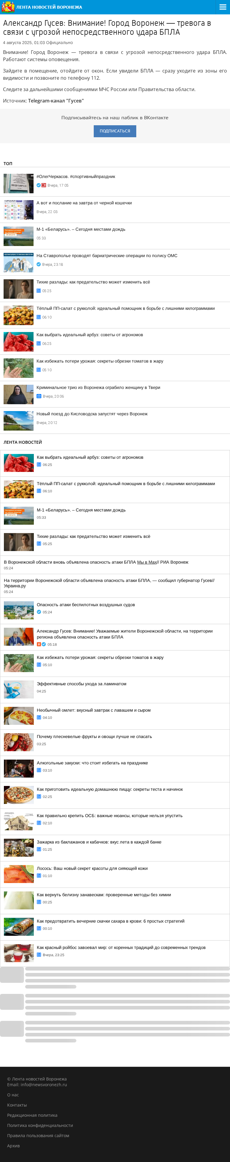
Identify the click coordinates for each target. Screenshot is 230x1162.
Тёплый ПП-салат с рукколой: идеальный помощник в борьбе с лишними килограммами (126, 308)
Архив (13, 1146)
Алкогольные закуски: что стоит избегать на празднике (92, 762)
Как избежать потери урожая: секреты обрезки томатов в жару (100, 361)
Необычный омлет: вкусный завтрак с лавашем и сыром (94, 710)
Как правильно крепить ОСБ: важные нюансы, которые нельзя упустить (110, 815)
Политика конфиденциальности (40, 1125)
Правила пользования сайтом (38, 1135)
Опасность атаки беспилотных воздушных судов (86, 604)
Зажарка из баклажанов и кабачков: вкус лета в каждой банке (99, 842)
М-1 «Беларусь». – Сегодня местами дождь (81, 229)
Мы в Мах (147, 562)
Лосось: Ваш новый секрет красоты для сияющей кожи (92, 868)
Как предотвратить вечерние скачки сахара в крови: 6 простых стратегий (110, 921)
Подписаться (115, 131)
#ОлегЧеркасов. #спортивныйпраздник (76, 176)
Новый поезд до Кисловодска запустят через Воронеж (92, 413)
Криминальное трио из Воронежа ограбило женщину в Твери (98, 387)
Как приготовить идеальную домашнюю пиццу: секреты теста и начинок (110, 789)
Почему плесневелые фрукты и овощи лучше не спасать (94, 736)
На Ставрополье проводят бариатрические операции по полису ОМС (107, 255)
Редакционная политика (32, 1115)
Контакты (17, 1105)
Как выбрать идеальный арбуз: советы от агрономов (90, 334)
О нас (13, 1095)
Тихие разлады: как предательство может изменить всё (93, 282)
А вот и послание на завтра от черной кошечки (84, 202)
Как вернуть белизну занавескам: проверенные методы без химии (104, 894)
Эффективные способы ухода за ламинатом (81, 683)
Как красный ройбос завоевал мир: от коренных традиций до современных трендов (121, 947)
